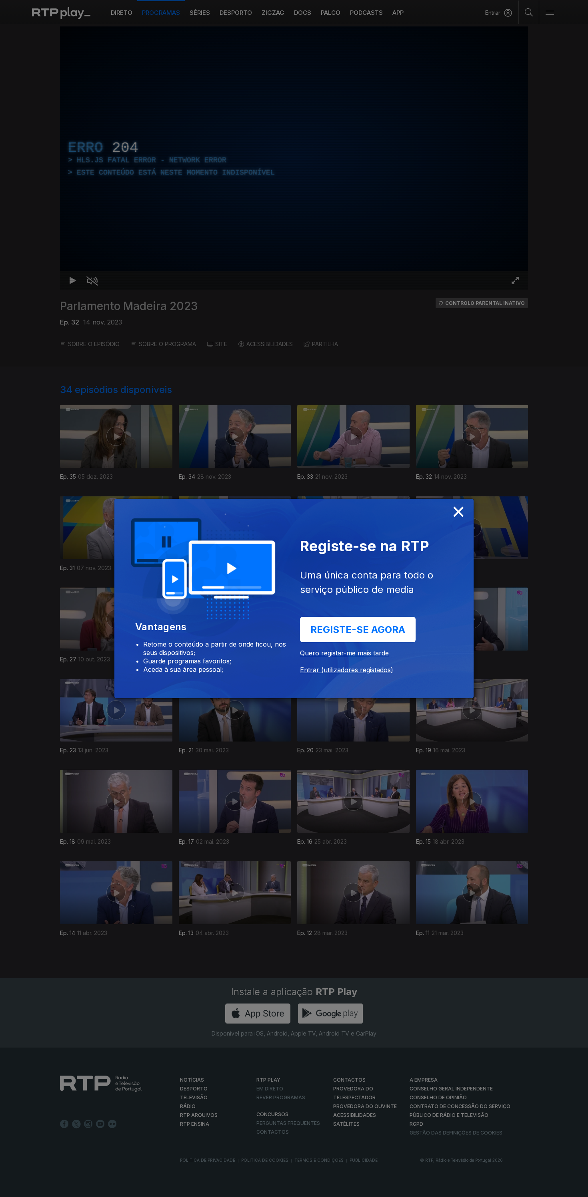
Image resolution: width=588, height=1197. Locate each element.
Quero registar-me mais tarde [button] (344, 653)
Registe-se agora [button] (357, 629)
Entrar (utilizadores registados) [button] (346, 670)
